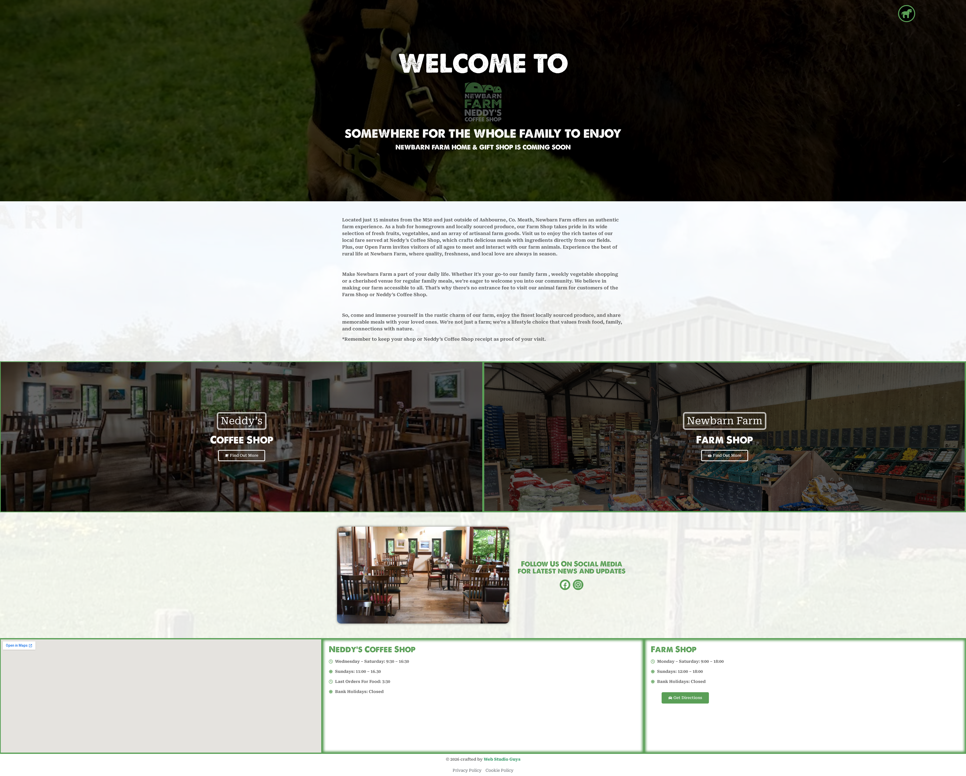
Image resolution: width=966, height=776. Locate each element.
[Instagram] (578, 584)
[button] (906, 13)
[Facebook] (565, 584)
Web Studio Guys (502, 759)
